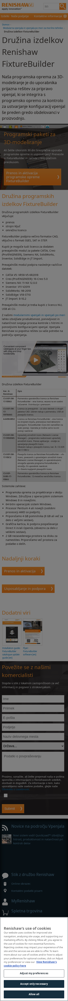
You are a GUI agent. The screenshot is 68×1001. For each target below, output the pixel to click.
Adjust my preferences (34, 973)
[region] (34, 959)
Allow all (34, 994)
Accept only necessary (34, 984)
